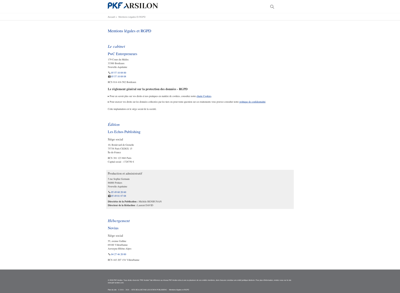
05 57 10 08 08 (118, 76)
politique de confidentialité (252, 101)
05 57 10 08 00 (118, 72)
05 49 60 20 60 (118, 192)
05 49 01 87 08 (118, 195)
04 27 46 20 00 (118, 254)
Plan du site (112, 290)
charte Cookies (204, 96)
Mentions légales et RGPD (179, 290)
